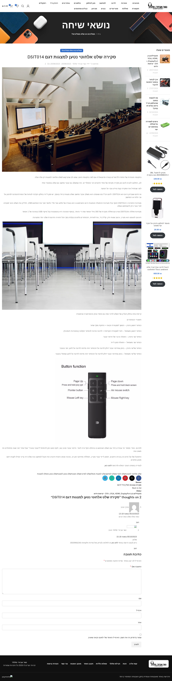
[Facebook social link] (138, 478)
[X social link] (132, 478)
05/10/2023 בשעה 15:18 (127, 537)
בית (99, 34)
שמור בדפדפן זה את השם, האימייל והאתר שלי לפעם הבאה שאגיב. (114, 637)
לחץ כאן (115, 543)
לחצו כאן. (108, 465)
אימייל (138, 610)
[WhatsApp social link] (111, 478)
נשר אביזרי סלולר (79, 64)
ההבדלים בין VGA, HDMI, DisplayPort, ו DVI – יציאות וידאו (152, 61)
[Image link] (159, 664)
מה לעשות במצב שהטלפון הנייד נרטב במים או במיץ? (152, 103)
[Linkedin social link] (118, 478)
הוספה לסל (157, 189)
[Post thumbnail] (165, 64)
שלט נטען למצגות (64, 474)
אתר (139, 622)
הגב (137, 522)
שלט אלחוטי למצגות (133, 474)
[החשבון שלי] (28, 6)
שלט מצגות (75, 474)
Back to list (136, 488)
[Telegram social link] (105, 478)
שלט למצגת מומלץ (97, 474)
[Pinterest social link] (125, 478)
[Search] (22, 6)
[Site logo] (158, 6)
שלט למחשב (110, 474)
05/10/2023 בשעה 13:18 (129, 514)
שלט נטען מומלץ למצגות (47, 474)
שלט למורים (120, 474)
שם (140, 598)
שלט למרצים (85, 474)
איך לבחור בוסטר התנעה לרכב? (152, 82)
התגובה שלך (135, 566)
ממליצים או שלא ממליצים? (83, 34)
